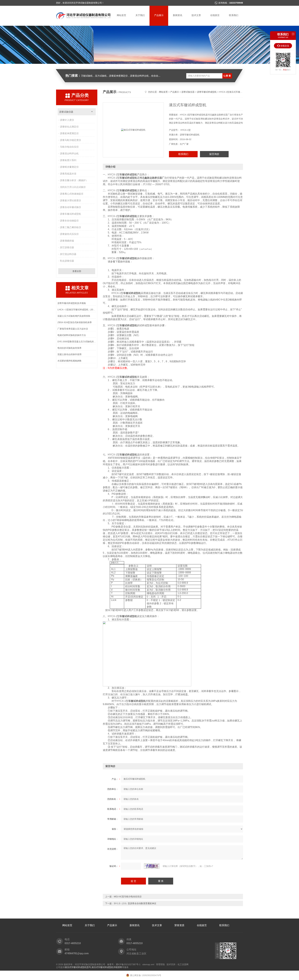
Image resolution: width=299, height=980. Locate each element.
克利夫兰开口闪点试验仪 (73, 187)
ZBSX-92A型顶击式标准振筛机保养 (74, 322)
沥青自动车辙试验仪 (70, 207)
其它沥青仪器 (67, 247)
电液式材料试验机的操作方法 (71, 335)
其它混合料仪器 (68, 254)
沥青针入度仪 (67, 120)
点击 (92, 111)
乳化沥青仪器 (67, 260)
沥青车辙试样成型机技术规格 (71, 303)
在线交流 (284, 45)
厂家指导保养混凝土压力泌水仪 (72, 328)
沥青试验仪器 (66, 111)
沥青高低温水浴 (68, 173)
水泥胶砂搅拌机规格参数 (69, 360)
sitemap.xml (148, 964)
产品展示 (159, 15)
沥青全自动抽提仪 (69, 220)
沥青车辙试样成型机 (70, 214)
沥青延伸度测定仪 (69, 133)
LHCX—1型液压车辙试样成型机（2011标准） (76, 309)
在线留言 (215, 15)
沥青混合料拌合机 (69, 153)
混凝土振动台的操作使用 (69, 354)
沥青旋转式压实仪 (69, 234)
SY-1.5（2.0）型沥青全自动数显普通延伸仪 (135, 903)
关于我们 (140, 15)
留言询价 (214, 154)
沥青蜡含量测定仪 (69, 167)
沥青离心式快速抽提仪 (71, 193)
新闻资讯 (177, 15)
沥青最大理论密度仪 (70, 200)
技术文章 (196, 15)
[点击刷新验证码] (151, 866)
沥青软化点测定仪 (69, 126)
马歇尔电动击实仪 (69, 146)
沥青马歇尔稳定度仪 (70, 140)
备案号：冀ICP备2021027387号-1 (123, 964)
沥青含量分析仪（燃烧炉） (74, 180)
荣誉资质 (179, 925)
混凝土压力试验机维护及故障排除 (73, 316)
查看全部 (76, 271)
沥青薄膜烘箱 (67, 240)
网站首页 (121, 15)
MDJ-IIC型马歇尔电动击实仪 (128, 896)
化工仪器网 (183, 964)
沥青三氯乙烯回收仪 (70, 227)
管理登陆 (160, 964)
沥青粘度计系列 (68, 160)
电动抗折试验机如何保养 (69, 348)
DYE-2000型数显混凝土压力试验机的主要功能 (76, 341)
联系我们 (233, 15)
